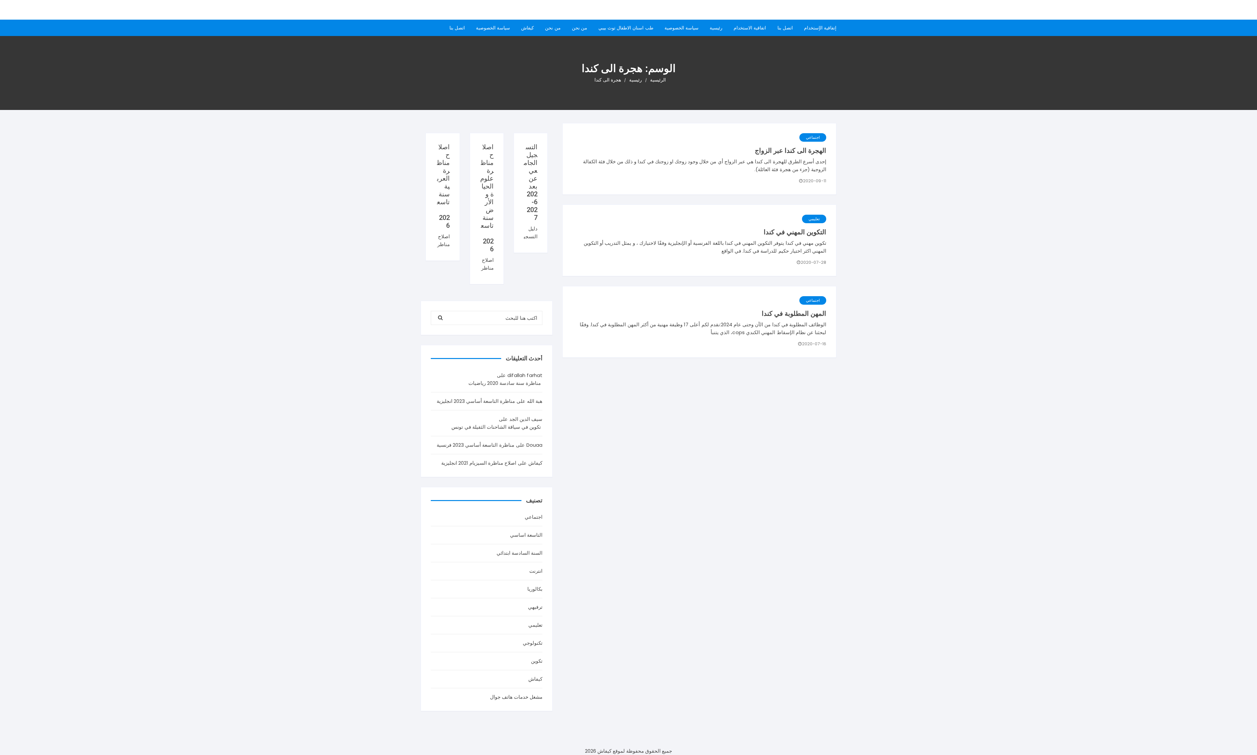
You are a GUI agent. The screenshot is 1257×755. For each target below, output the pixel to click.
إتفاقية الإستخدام (820, 28)
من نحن (579, 28)
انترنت (535, 570)
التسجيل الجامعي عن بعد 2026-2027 (530, 182)
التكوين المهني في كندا (795, 232)
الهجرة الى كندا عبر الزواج (790, 150)
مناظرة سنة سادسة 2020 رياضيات (504, 383)
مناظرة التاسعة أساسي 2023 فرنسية (475, 444)
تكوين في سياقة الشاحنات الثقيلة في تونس (496, 426)
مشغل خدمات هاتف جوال (516, 696)
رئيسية (716, 28)
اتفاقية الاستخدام (750, 28)
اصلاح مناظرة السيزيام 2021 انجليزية (479, 462)
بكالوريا (534, 588)
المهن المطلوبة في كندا (794, 313)
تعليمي (814, 219)
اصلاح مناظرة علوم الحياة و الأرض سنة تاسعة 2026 (487, 198)
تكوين (536, 660)
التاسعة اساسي (526, 534)
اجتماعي (813, 137)
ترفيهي (535, 606)
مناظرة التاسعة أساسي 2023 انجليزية (476, 401)
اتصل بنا (785, 28)
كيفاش (527, 28)
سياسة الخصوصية (682, 28)
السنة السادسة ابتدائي (519, 552)
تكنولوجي (532, 642)
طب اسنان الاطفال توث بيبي (625, 28)
